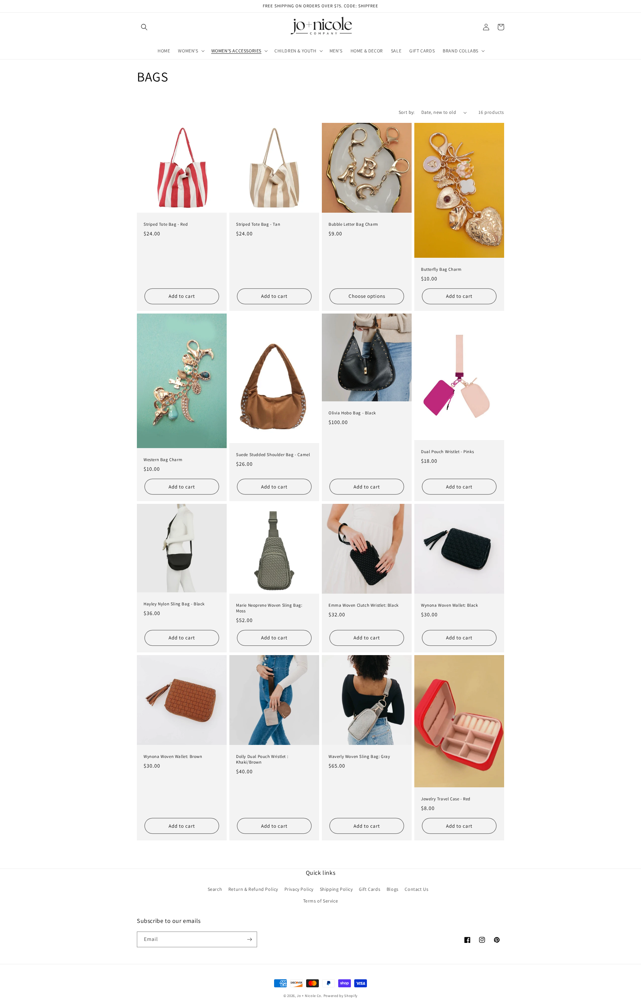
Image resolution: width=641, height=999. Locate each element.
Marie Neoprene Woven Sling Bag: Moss (269, 608)
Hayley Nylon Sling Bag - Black (174, 604)
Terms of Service (320, 901)
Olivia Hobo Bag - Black (352, 413)
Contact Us (416, 889)
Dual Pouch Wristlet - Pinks (447, 451)
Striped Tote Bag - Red (166, 224)
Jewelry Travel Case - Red (445, 799)
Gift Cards (369, 889)
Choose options (367, 296)
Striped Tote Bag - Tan (258, 224)
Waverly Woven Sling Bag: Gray (359, 756)
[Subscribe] (249, 939)
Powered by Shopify (341, 995)
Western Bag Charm (163, 459)
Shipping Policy (336, 889)
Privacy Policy (298, 889)
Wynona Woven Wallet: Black (449, 605)
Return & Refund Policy (253, 889)
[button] (144, 27)
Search (215, 889)
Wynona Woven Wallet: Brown (173, 756)
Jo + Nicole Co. (310, 995)
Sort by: (407, 112)
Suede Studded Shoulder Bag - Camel (273, 454)
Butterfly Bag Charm (441, 269)
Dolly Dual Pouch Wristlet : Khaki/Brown (262, 759)
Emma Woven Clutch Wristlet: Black (364, 605)
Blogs (393, 889)
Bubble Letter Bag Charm (353, 224)
